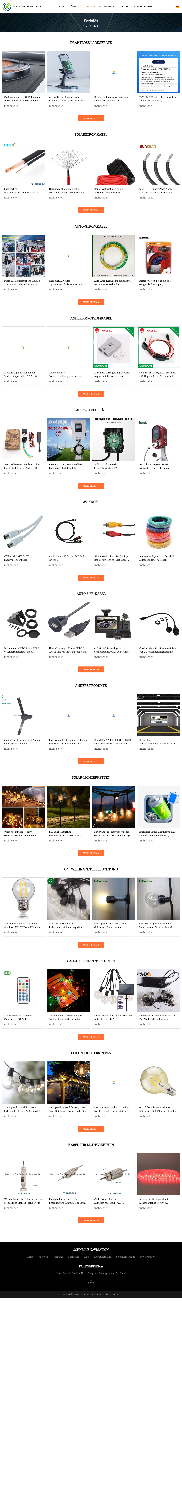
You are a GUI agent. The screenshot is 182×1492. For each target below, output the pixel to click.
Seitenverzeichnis (125, 1256)
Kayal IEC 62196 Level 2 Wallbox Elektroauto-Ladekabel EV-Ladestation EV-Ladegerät (65, 466)
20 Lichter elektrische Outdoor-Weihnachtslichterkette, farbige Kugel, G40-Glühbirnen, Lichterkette (68, 1017)
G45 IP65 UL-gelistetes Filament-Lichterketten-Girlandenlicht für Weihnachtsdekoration (156, 925)
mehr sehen (11, 105)
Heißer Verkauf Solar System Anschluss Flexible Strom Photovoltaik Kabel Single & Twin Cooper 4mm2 (111, 191)
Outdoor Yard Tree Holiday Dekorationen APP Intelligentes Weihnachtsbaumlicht (20, 833)
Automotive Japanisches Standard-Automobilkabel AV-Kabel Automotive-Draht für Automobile (157, 558)
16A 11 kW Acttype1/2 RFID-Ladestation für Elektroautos (154, 466)
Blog (125, 6)
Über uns (75, 6)
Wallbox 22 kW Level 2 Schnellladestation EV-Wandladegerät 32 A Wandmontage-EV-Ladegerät (113, 466)
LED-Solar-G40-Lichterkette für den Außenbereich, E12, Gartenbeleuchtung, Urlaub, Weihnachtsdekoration (113, 1017)
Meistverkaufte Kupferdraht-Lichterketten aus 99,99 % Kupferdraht (154, 1201)
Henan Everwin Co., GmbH (69, 1273)
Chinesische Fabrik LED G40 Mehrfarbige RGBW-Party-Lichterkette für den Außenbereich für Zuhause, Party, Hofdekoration (22, 1017)
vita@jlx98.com (113, 1294)
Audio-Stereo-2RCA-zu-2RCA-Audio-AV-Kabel (68, 558)
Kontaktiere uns (143, 6)
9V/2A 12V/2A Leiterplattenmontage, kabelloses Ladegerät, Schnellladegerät (158, 99)
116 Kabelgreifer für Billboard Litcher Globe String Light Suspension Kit (23, 1201)
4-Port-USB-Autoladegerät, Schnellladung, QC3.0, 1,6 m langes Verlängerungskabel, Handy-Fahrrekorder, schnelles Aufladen (112, 650)
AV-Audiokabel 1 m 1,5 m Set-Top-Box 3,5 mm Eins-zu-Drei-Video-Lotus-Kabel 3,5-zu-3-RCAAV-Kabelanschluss (111, 558)
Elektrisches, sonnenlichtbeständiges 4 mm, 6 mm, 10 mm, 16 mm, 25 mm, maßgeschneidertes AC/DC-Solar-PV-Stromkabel (23, 191)
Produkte (92, 6)
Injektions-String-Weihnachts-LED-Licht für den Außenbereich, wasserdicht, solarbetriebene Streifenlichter (158, 833)
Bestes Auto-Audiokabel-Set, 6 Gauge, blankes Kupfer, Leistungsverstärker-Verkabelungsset (155, 282)
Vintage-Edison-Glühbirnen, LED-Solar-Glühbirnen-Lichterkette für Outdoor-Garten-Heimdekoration (67, 1109)
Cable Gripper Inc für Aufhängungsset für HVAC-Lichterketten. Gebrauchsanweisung (113, 1201)
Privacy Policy (147, 1256)
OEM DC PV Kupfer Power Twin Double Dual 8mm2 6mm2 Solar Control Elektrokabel (156, 191)
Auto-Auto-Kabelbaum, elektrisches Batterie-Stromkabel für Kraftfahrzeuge (113, 282)
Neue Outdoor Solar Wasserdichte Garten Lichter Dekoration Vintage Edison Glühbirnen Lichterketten (112, 833)
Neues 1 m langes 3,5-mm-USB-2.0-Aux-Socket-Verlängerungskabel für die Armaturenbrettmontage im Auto (68, 650)
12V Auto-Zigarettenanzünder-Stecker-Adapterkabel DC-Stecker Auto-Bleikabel (21, 374)
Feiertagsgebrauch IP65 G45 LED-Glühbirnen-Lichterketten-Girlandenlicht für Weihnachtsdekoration (111, 925)
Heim (61, 6)
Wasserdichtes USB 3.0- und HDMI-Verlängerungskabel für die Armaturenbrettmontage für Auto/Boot (22, 650)
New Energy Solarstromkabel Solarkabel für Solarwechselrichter (67, 191)
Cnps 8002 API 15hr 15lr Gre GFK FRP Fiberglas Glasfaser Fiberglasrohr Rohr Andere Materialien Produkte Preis (113, 742)
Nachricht (110, 6)
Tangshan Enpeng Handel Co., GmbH (107, 1273)
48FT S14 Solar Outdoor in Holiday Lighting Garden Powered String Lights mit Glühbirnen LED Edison (112, 1109)
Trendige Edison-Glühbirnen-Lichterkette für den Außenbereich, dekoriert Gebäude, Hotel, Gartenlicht (22, 1109)
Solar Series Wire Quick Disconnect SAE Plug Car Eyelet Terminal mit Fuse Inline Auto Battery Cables (157, 374)
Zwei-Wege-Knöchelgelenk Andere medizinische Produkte (22, 742)
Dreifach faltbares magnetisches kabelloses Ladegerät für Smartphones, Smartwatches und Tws (111, 99)
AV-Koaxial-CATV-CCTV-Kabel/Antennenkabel (16, 558)
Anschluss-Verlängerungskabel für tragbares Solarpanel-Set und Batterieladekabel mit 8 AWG (112, 374)
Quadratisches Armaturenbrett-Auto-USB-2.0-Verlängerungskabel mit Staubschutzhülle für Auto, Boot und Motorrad (158, 650)
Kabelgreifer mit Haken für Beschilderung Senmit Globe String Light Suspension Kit (67, 1201)
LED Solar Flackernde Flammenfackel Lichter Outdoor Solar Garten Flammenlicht (65, 833)
